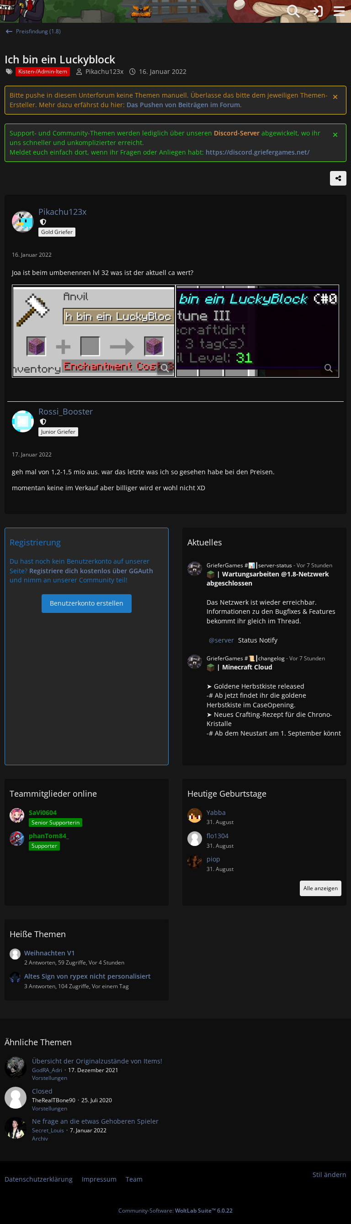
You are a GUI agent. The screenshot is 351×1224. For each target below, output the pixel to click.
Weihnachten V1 (49, 953)
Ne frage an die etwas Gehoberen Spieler (95, 1121)
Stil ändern (329, 1174)
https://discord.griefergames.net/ (257, 152)
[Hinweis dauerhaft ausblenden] (335, 96)
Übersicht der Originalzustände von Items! (97, 1061)
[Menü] (339, 11)
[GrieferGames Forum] (141, 11)
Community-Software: (175, 1210)
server (224, 640)
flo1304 (218, 835)
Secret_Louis (48, 1130)
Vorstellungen (49, 1078)
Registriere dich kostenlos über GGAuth (91, 570)
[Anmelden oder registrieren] (316, 11)
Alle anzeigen (320, 888)
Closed (42, 1091)
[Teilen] (338, 178)
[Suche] (293, 11)
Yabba (216, 812)
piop (213, 859)
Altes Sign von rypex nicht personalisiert (87, 976)
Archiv (40, 1138)
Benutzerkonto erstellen (86, 603)
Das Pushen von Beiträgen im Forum (183, 104)
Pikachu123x (104, 71)
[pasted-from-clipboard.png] (94, 331)
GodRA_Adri (47, 1070)
